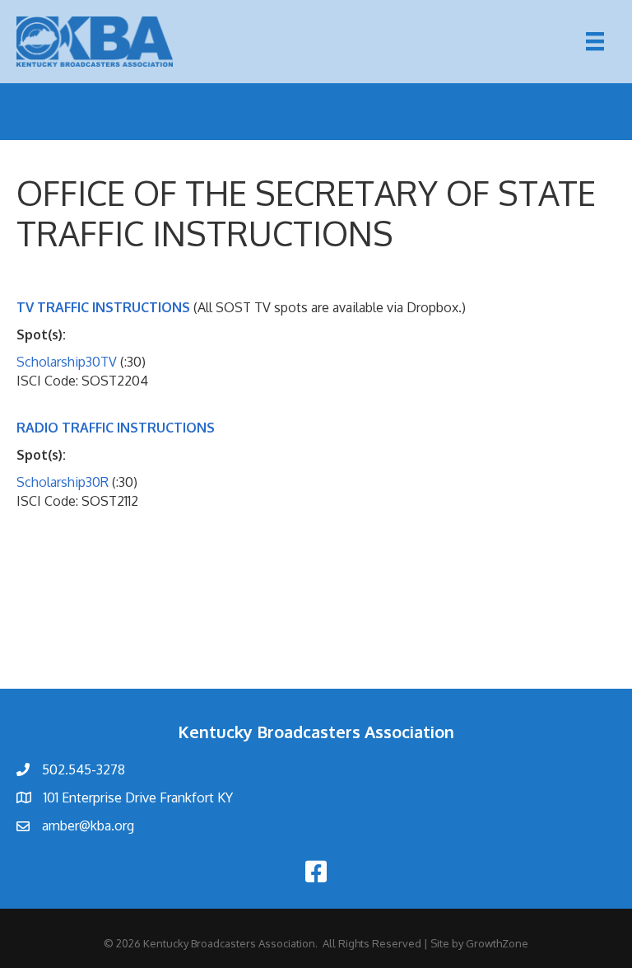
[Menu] (595, 41)
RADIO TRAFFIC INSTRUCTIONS (115, 427)
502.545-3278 (83, 769)
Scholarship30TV (66, 361)
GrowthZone (497, 943)
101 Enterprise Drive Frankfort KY (138, 797)
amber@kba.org (88, 825)
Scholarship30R (62, 482)
